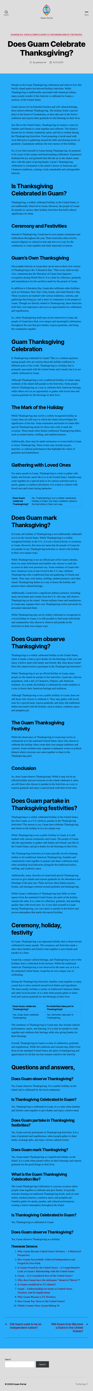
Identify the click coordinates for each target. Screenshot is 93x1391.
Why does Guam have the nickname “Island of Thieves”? (48, 1280)
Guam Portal (19, 1384)
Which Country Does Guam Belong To (38, 1305)
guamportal (41, 62)
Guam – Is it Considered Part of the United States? (45, 1275)
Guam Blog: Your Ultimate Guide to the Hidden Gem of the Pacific (46, 35)
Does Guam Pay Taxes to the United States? (41, 1301)
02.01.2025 (58, 62)
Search (8, 1359)
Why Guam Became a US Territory (36, 1297)
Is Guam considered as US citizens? (36, 1284)
